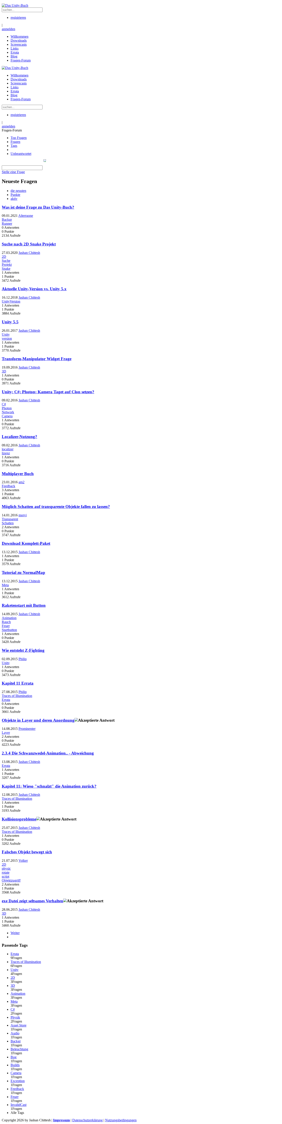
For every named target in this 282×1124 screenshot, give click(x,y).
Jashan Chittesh (29, 253)
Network (8, 412)
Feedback (8, 486)
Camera (7, 416)
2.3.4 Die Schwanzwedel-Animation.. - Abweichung (48, 753)
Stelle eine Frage (13, 172)
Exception (18, 1081)
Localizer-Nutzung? (19, 436)
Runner (7, 223)
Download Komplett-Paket (26, 543)
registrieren (18, 17)
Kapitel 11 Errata (17, 683)
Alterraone (25, 215)
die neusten (18, 191)
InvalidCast (18, 1105)
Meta (5, 585)
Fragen (15, 142)
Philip (23, 659)
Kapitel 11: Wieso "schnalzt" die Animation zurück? (49, 786)
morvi (23, 515)
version (7, 338)
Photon (7, 408)
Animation (9, 618)
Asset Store (18, 1025)
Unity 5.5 (10, 322)
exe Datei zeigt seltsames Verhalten (32, 901)
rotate (5, 872)
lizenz (6, 453)
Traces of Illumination (17, 696)
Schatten (8, 523)
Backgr (7, 219)
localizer (7, 449)
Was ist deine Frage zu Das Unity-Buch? (38, 207)
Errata (6, 700)
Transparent (10, 519)
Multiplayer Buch (18, 473)
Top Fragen (19, 138)
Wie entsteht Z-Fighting (23, 650)
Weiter (15, 933)
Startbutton (9, 630)
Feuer (6, 626)
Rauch (6, 622)
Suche (6, 260)
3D (4, 371)
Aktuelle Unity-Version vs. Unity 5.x (34, 289)
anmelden (8, 29)
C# (4, 404)
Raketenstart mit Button (24, 605)
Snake (6, 268)
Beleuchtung (19, 1049)
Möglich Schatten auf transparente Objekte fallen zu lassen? (56, 506)
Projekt (7, 264)
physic (6, 868)
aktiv (14, 198)
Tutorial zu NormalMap (23, 572)
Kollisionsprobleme (19, 819)
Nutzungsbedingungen (121, 1120)
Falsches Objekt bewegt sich (27, 852)
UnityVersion (11, 301)
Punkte (15, 195)
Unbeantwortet (21, 153)
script (5, 876)
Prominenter (27, 729)
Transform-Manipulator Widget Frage (36, 358)
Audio (15, 1033)
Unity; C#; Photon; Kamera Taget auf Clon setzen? (48, 392)
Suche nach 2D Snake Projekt (29, 244)
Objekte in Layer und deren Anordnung (38, 720)
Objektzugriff (11, 880)
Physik (15, 1017)
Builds (15, 1065)
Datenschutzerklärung (87, 1120)
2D (4, 257)
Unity (6, 334)
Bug (14, 1057)
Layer (6, 732)
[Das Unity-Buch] (15, 5)
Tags (14, 146)
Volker (23, 860)
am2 (21, 482)
